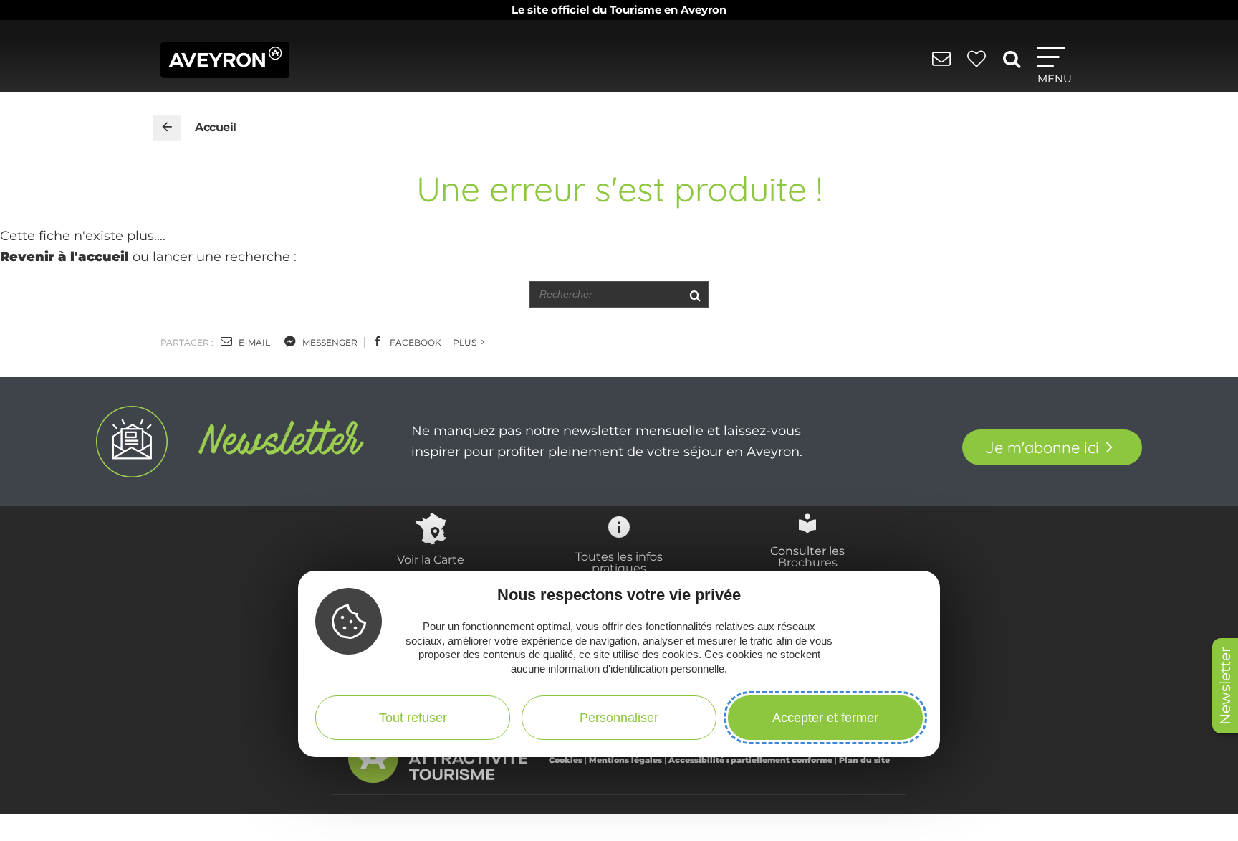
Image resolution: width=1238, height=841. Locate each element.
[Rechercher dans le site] (1014, 64)
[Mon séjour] (979, 66)
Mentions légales (625, 760)
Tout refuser (413, 717)
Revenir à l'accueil (64, 257)
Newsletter (1225, 686)
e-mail (253, 342)
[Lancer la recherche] (694, 294)
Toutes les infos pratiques (619, 562)
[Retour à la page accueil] (167, 128)
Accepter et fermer (825, 717)
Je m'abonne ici (1042, 447)
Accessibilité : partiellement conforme (750, 760)
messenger (329, 342)
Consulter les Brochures (807, 556)
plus (466, 342)
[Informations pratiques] (944, 66)
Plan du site (864, 760)
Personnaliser (619, 717)
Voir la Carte (430, 559)
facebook (414, 342)
